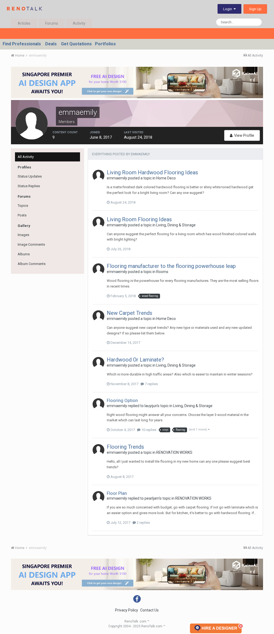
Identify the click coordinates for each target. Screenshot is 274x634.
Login (228, 9)
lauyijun (150, 406)
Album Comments (31, 264)
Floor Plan (117, 493)
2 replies (143, 523)
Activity (79, 23)
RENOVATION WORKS (174, 452)
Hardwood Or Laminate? (135, 359)
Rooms (162, 272)
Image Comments (31, 244)
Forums (51, 23)
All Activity (26, 157)
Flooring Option (122, 400)
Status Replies (29, 186)
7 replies (151, 384)
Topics (23, 206)
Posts (22, 215)
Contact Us (149, 610)
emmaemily (117, 178)
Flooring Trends (125, 447)
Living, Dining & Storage (176, 225)
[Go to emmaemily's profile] (98, 176)
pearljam (151, 498)
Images (23, 235)
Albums (24, 254)
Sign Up (255, 9)
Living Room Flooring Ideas (139, 219)
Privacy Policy (126, 610)
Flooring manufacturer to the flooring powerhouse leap (171, 266)
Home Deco (166, 178)
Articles (24, 23)
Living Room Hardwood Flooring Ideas (152, 172)
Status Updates (30, 176)
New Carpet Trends (129, 313)
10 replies (148, 430)
